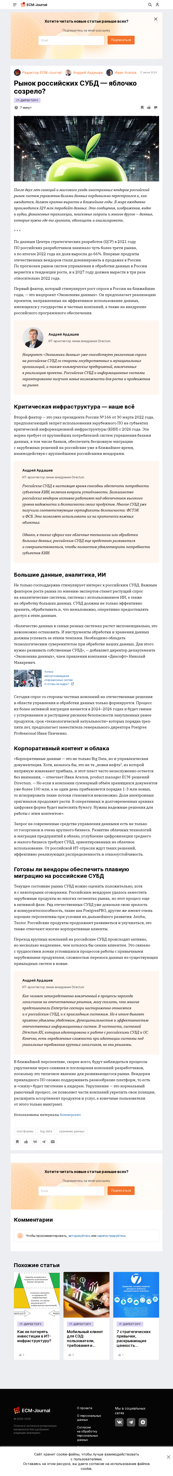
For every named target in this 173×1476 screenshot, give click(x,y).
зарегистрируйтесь (111, 1235)
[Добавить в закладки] (17, 1141)
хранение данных (72, 1131)
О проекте (84, 1408)
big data (46, 1131)
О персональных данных (89, 1418)
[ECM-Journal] (32, 1410)
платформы (25, 1131)
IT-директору (27, 100)
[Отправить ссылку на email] (52, 1141)
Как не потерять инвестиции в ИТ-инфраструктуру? (34, 1336)
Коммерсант (70, 1114)
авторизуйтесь (79, 1235)
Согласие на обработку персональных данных (87, 1433)
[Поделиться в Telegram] (44, 1141)
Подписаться (121, 40)
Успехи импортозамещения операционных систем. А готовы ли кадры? (58, 678)
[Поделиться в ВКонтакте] (35, 1141)
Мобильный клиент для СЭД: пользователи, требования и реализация (85, 1340)
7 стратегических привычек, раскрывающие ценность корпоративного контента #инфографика (134, 1345)
